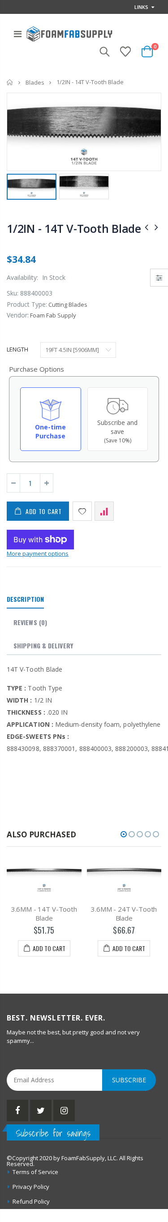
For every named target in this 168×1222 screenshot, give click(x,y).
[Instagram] (64, 1110)
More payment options (38, 553)
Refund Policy (31, 1201)
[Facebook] (17, 1110)
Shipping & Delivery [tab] (43, 645)
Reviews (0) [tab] (30, 622)
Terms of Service (35, 1172)
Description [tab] (25, 599)
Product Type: (27, 304)
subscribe (129, 1080)
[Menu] (18, 34)
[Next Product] (156, 227)
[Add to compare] (104, 511)
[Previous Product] (146, 227)
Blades (35, 82)
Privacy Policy (31, 1187)
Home (10, 82)
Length (17, 349)
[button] (124, 834)
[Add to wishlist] (82, 511)
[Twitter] (41, 1110)
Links (141, 7)
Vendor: (18, 315)
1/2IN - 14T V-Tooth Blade (74, 228)
